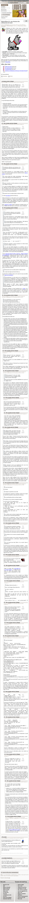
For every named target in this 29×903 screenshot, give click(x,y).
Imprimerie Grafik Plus (7, 898)
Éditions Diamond (6, 888)
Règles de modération (22, 893)
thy (6, 859)
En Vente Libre (5, 892)
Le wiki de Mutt (8, 69)
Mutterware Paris (8, 66)
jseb (6, 838)
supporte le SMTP (8, 204)
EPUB (11, 76)
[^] (2, 123)
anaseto (8, 428)
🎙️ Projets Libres (12, 2)
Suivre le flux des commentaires (10, 872)
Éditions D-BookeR (6, 887)
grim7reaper (9, 351)
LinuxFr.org (19, 10)
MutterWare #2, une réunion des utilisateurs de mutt (10, 22)
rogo (6, 82)
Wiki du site (20, 892)
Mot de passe (3, 9)
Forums (20, 1)
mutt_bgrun (8, 195)
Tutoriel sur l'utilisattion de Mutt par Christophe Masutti (16, 70)
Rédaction (25, 1)
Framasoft (5, 893)
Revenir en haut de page (5, 877)
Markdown (5, 76)
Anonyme (7, 24)
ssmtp (24, 288)
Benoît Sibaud (10, 25)
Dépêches (4, 1)
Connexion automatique (7, 12)
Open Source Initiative (7, 897)
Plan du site (20, 898)
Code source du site (21, 897)
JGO (7, 296)
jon (6, 124)
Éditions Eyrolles (6, 889)
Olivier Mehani (9, 208)
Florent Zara (3, 25)
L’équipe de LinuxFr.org (22, 887)
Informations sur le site (22, 888)
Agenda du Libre (6, 884)
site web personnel (17, 555)
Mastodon (24, 555)
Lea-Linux (5, 896)
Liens (15, 1)
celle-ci (26, 172)
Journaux (10, 1)
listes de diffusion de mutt (14, 829)
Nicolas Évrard (10, 555)
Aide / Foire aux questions (22, 889)
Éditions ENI (5, 891)
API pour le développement (23, 896)
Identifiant (3, 6)
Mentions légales (21, 884)
